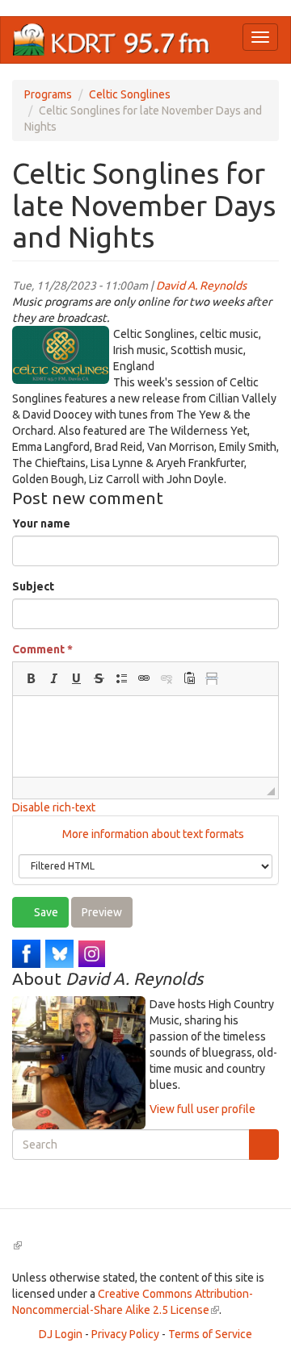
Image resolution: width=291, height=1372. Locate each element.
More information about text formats (152, 834)
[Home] (111, 40)
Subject (33, 586)
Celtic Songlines (130, 94)
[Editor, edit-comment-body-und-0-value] (145, 736)
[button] (30, 678)
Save (45, 912)
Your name (41, 523)
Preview (102, 912)
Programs (48, 94)
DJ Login (60, 1334)
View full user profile (202, 1109)
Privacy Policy (125, 1334)
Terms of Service (210, 1334)
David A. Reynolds (201, 285)
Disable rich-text (53, 807)
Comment (42, 649)
